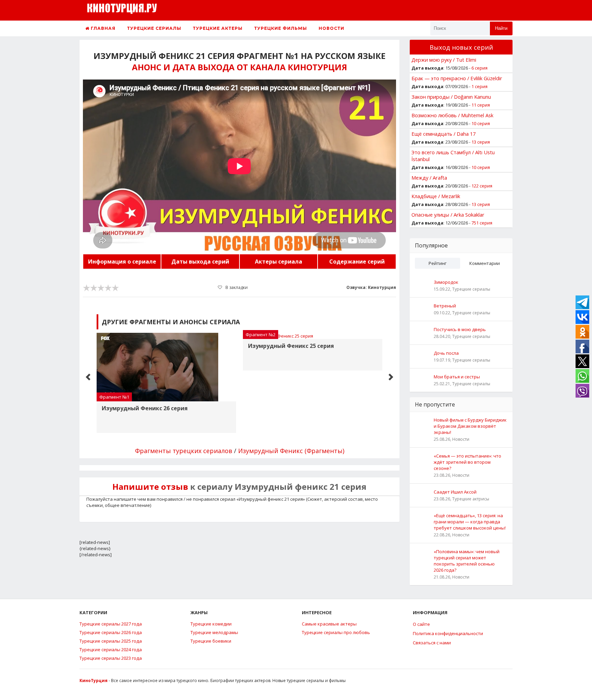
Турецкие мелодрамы (214, 632)
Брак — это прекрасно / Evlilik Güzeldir (456, 78)
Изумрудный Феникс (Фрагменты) (291, 451)
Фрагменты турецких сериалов (183, 451)
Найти (501, 28)
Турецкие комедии (211, 624)
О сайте (421, 624)
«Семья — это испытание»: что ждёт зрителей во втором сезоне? (467, 462)
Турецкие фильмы (280, 28)
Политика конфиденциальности (448, 633)
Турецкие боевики (210, 641)
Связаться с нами (432, 643)
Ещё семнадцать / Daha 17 (443, 133)
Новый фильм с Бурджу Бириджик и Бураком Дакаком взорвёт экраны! (470, 426)
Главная (102, 28)
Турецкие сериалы (154, 28)
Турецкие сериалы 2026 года (110, 632)
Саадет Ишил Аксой (455, 492)
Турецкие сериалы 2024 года (110, 649)
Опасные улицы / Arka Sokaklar (447, 214)
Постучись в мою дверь (460, 329)
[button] (88, 377)
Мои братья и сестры (457, 377)
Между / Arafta (429, 177)
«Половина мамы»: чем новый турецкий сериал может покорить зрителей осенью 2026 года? (467, 560)
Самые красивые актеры (329, 624)
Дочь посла (446, 353)
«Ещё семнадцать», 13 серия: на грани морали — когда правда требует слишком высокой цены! (470, 521)
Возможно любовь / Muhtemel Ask (452, 115)
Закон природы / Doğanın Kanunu (451, 96)
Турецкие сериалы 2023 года (110, 658)
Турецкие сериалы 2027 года (110, 624)
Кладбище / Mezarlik (435, 196)
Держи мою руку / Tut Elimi (443, 59)
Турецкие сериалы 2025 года (110, 641)
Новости (331, 28)
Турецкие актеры (218, 28)
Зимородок (446, 282)
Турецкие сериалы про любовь (336, 632)
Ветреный (445, 306)
